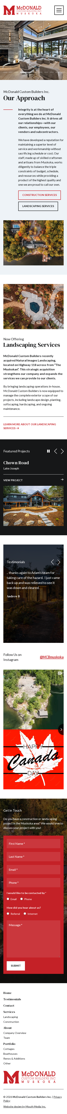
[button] (62, 451)
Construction (11, 1021)
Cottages (9, 1048)
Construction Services (39, 194)
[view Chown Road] (33, 506)
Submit (16, 965)
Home (7, 993)
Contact (8, 1005)
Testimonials (12, 999)
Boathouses (10, 1053)
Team (6, 1037)
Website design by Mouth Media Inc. (24, 1106)
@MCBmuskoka (52, 657)
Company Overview (14, 1032)
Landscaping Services (38, 206)
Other (7, 1063)
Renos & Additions (14, 1058)
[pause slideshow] (48, 451)
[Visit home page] (22, 10)
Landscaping (10, 1016)
